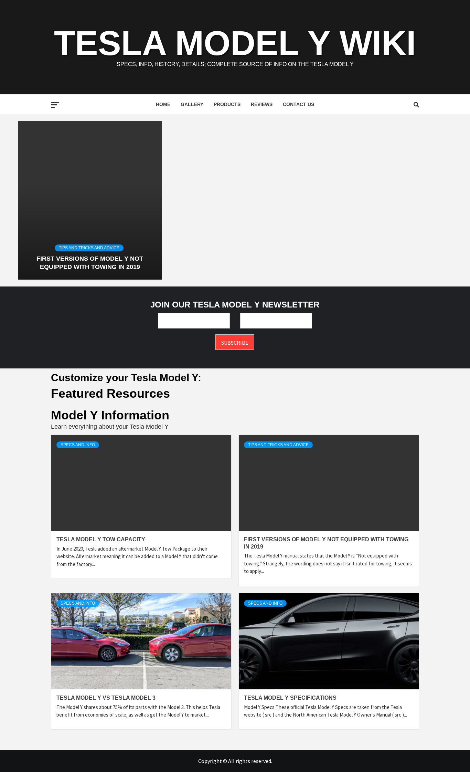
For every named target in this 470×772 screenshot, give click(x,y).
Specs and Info (78, 444)
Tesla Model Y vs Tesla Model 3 (106, 698)
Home (163, 104)
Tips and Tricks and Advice (89, 248)
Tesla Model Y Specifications (290, 698)
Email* (276, 320)
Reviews (262, 104)
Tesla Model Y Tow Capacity (100, 539)
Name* (194, 320)
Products (227, 104)
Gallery (192, 104)
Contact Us (298, 104)
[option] (89, 200)
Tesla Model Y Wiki (235, 43)
